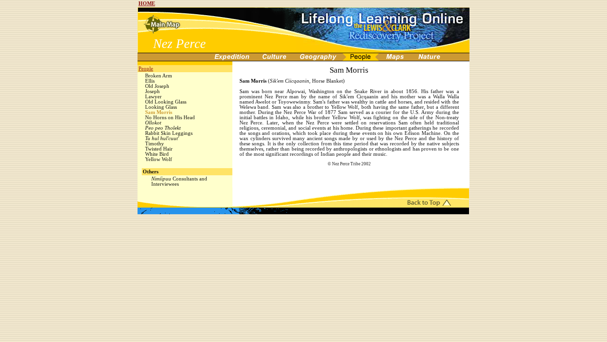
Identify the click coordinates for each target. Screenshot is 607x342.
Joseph (152, 91)
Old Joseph (157, 86)
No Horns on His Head (170, 117)
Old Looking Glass (165, 101)
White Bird (157, 154)
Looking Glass (161, 107)
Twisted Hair (159, 149)
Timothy (154, 143)
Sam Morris (158, 112)
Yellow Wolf (158, 159)
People (145, 68)
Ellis (150, 81)
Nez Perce (179, 44)
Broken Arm (158, 75)
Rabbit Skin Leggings (169, 133)
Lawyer (153, 96)
